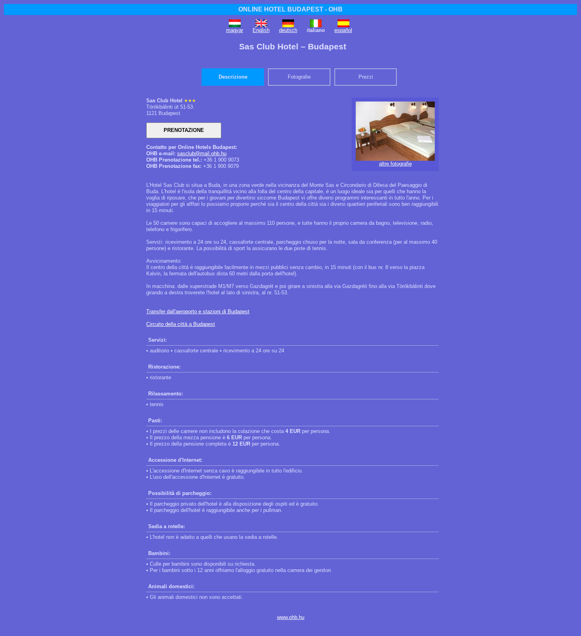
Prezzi (365, 77)
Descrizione (233, 77)
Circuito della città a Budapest (180, 324)
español (343, 30)
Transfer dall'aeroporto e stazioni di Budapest (197, 311)
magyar (234, 30)
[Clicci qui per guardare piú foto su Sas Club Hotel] (395, 159)
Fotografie (299, 77)
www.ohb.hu (290, 617)
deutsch (288, 30)
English (261, 30)
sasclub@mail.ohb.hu (201, 153)
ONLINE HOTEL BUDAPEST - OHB (290, 9)
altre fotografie (395, 164)
